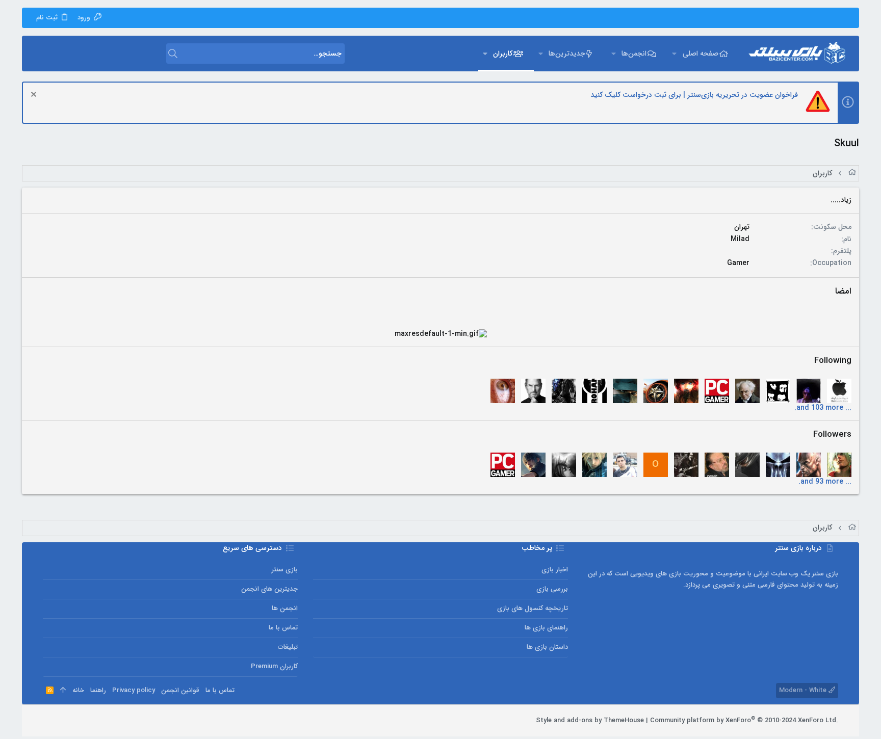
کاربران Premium (274, 666)
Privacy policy (133, 690)
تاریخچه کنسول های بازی (532, 608)
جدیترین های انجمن (269, 589)
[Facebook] (93, 721)
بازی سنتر (285, 569)
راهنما (98, 690)
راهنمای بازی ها (546, 627)
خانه (78, 690)
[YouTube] (47, 721)
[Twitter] (62, 721)
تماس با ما (283, 627)
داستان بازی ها (547, 647)
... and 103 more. (822, 407)
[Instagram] (78, 721)
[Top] (63, 690)
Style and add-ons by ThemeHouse (590, 720)
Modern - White (803, 690)
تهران (741, 226)
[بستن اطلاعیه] (35, 95)
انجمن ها (285, 608)
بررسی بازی (552, 589)
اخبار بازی (554, 569)
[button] (674, 53)
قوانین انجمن (180, 690)
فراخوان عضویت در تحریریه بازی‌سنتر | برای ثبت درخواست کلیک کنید (694, 94)
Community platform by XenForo (744, 720)
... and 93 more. (824, 481)
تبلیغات (288, 647)
